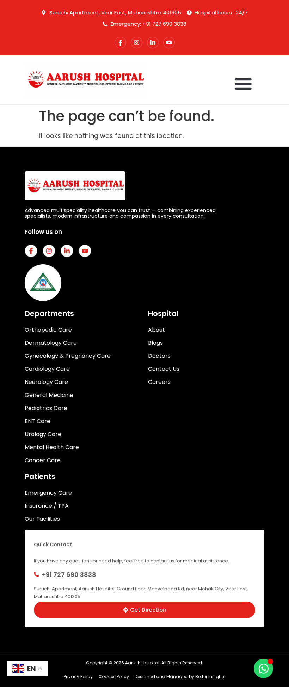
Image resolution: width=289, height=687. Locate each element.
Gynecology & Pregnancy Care (68, 356)
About (156, 329)
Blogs (155, 342)
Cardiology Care (47, 369)
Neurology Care (46, 382)
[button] (243, 83)
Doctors (159, 356)
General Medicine (49, 395)
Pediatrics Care (46, 408)
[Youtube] (169, 42)
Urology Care (43, 434)
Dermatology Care (51, 342)
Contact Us (163, 369)
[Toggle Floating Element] (263, 668)
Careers (159, 382)
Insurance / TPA (47, 506)
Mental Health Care (52, 447)
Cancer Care (43, 460)
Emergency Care (48, 492)
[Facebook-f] (120, 42)
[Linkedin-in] (153, 42)
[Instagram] (136, 42)
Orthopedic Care (48, 329)
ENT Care (37, 421)
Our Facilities (42, 519)
